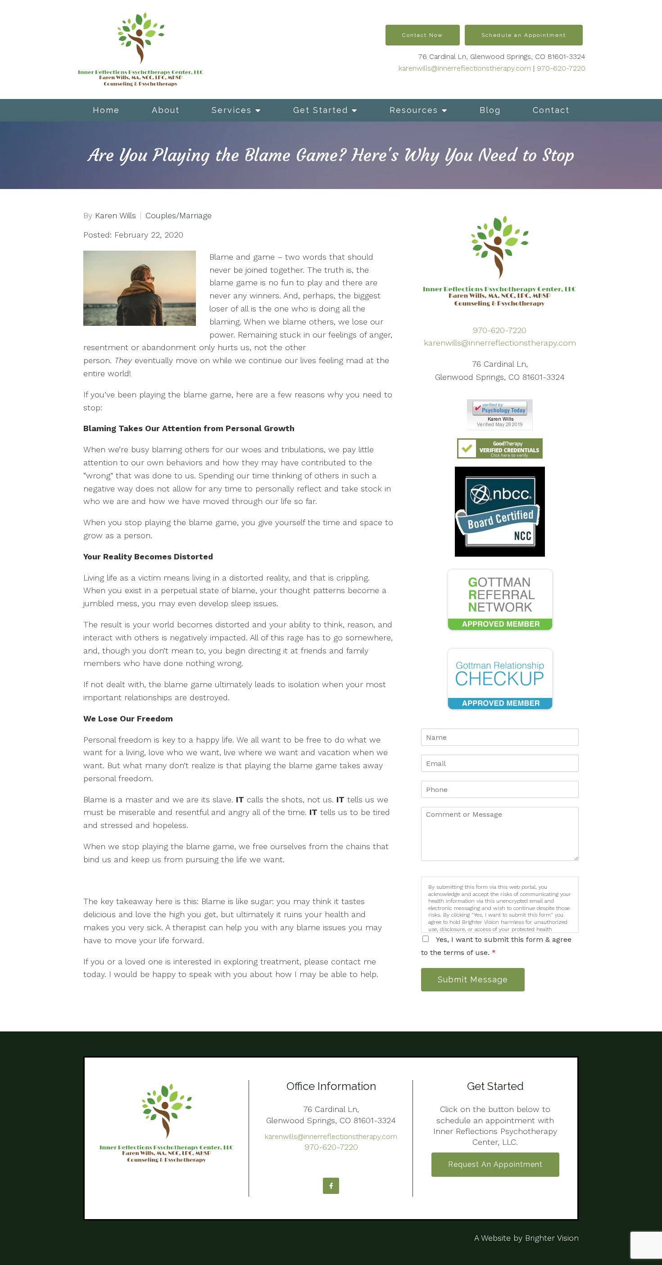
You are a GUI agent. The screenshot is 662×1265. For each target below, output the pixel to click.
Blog (490, 110)
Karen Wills (115, 216)
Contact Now (422, 35)
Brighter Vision (552, 1237)
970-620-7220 (561, 68)
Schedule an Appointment (523, 35)
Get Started (320, 110)
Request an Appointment (495, 1164)
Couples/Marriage (178, 216)
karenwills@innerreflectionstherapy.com (465, 68)
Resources (414, 110)
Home (106, 110)
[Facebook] (331, 1186)
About (166, 110)
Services (232, 110)
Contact (551, 110)
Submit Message (473, 979)
